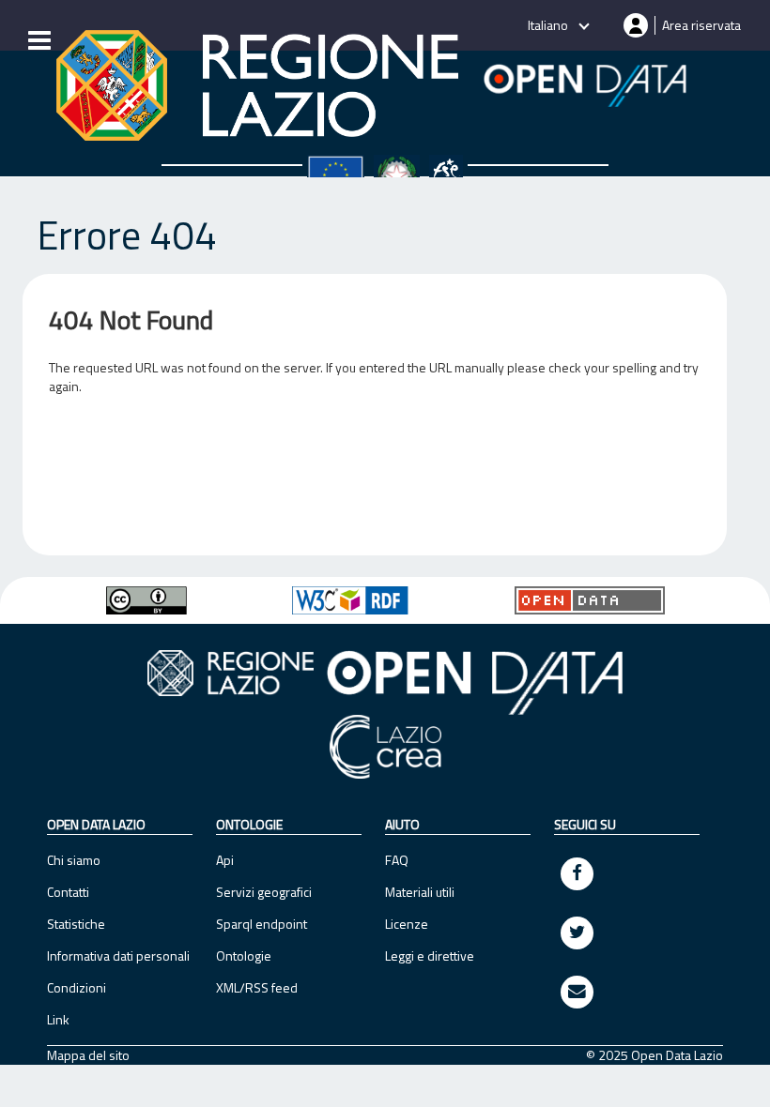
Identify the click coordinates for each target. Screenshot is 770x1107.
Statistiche (76, 923)
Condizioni (76, 987)
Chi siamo (73, 860)
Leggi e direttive (429, 955)
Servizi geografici (264, 892)
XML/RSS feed (257, 987)
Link (58, 1019)
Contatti (68, 892)
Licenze (406, 923)
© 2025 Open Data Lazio (654, 1055)
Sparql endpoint (261, 923)
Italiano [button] (549, 25)
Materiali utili (419, 892)
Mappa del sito (88, 1055)
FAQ (396, 860)
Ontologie (243, 955)
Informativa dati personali (118, 955)
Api (225, 860)
